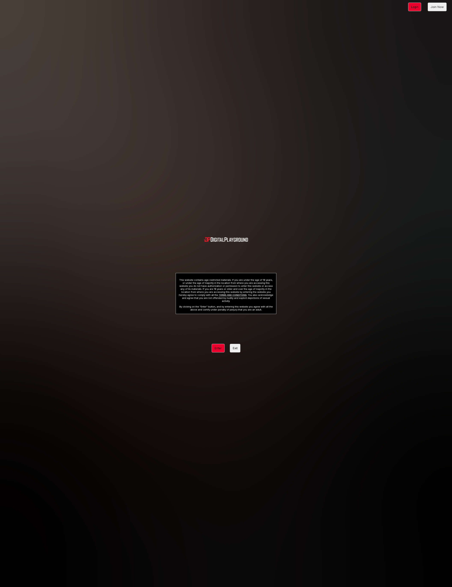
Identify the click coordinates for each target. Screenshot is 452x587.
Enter (218, 348)
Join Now (437, 7)
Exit (235, 348)
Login (414, 7)
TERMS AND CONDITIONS (233, 295)
